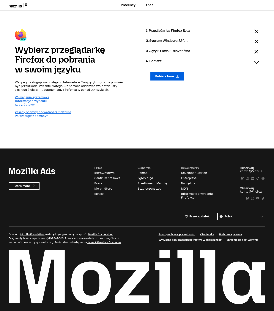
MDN (184, 188)
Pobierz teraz (165, 76)
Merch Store (103, 188)
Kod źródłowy (25, 104)
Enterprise (188, 178)
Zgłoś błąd (145, 178)
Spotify (263, 178)
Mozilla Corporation (100, 234)
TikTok (258, 178)
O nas (148, 5)
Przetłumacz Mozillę (152, 183)
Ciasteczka (207, 234)
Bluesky (242, 178)
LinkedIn (252, 178)
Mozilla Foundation (32, 234)
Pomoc (142, 173)
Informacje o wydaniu (31, 101)
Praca (98, 183)
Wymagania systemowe (32, 97)
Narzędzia (188, 183)
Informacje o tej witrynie (242, 240)
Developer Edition (194, 173)
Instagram (247, 178)
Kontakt (100, 194)
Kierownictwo (104, 173)
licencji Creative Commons (104, 242)
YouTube (258, 198)
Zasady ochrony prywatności (177, 234)
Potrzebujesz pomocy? (31, 116)
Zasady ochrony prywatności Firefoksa (43, 112)
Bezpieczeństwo (149, 188)
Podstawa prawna (230, 234)
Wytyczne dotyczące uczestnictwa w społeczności (190, 240)
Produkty (128, 5)
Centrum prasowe (107, 178)
